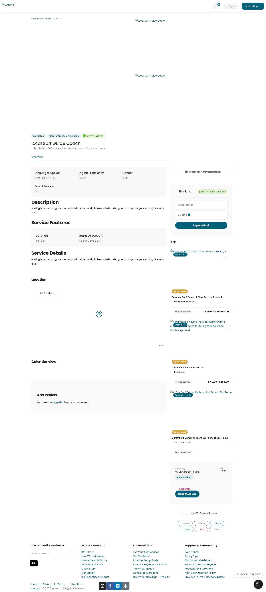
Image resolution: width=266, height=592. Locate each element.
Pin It (202, 529)
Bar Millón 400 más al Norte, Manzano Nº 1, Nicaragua (69, 148)
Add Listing (251, 6)
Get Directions (47, 293)
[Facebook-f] (110, 586)
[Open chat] (258, 584)
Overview (37, 157)
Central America (58, 135)
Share (186, 523)
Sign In (232, 6)
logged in (57, 402)
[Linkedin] (118, 586)
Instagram (185, 488)
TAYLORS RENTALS (187, 472)
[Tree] (125, 586)
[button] (37, 315)
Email (217, 529)
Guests (183, 215)
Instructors (38, 135)
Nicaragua (73, 135)
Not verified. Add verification (203, 171)
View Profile (183, 477)
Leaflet (161, 345)
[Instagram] (102, 586)
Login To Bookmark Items (203, 513)
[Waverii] (8, 5)
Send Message (187, 494)
